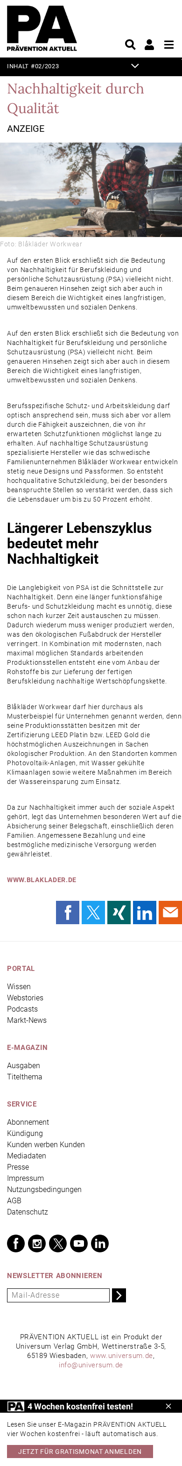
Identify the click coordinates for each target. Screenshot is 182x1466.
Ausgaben (23, 1065)
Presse (18, 1167)
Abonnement (28, 1122)
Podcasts (22, 1009)
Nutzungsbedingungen (44, 1189)
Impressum (25, 1178)
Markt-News (27, 1020)
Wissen (19, 986)
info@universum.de (91, 1365)
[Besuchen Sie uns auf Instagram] (37, 1243)
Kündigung (25, 1133)
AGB (14, 1200)
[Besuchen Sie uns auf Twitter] (58, 1243)
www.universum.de (121, 1355)
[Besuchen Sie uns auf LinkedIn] (100, 1243)
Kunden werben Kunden (46, 1144)
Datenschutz (27, 1211)
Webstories (25, 997)
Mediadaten (26, 1155)
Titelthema (24, 1076)
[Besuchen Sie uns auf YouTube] (79, 1243)
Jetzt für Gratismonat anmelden (80, 1451)
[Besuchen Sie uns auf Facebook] (16, 1243)
